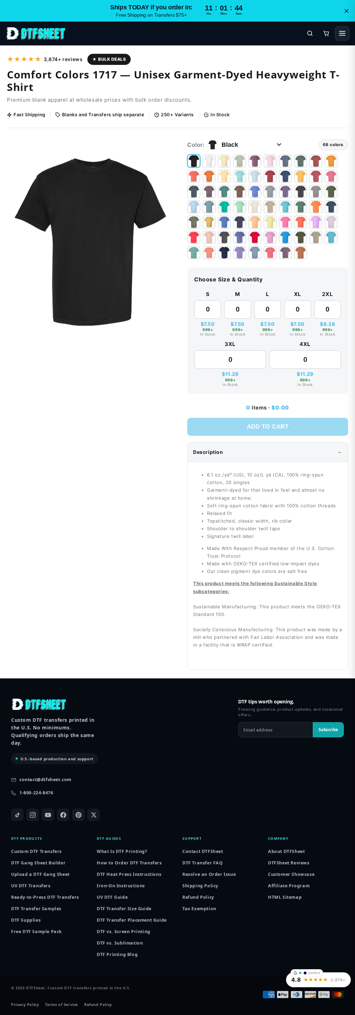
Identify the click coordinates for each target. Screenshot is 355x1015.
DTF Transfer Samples (36, 909)
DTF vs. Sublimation (120, 943)
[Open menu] (342, 33)
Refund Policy (198, 897)
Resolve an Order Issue (209, 874)
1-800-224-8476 (36, 793)
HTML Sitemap (285, 897)
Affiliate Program (289, 886)
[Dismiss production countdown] (346, 11)
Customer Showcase (291, 874)
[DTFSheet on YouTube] (48, 815)
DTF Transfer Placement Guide (132, 920)
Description (208, 452)
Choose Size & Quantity (228, 279)
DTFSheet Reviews (289, 863)
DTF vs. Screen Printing (123, 931)
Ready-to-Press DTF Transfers (45, 897)
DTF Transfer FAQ (202, 863)
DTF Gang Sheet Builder (38, 863)
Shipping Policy (200, 886)
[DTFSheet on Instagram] (32, 815)
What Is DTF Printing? (122, 851)
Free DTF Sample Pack (36, 931)
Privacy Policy (25, 1005)
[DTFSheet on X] (93, 815)
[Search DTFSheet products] (310, 33)
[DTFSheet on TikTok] (17, 815)
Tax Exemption (199, 909)
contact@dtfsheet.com (45, 780)
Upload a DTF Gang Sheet (40, 874)
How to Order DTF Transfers (129, 863)
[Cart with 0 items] (326, 33)
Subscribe (328, 729)
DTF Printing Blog (117, 954)
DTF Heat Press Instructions (129, 874)
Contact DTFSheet (202, 851)
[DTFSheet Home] (35, 33)
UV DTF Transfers (31, 886)
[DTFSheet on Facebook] (63, 815)
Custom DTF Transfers (36, 851)
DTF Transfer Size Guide (124, 909)
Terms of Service (61, 1005)
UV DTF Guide (112, 897)
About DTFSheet (286, 851)
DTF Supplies (26, 920)
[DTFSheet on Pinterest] (78, 815)
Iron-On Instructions (121, 886)
